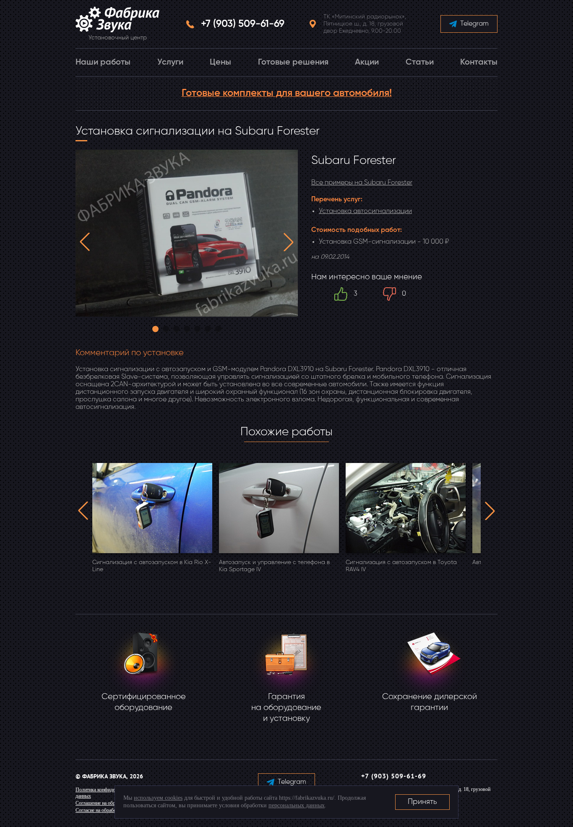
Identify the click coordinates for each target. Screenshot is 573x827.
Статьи (420, 62)
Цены (220, 62)
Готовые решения (293, 62)
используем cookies (158, 798)
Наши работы (103, 62)
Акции (367, 62)
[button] (85, 242)
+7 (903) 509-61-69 (242, 24)
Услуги (170, 62)
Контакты (478, 62)
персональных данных (296, 805)
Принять (422, 802)
